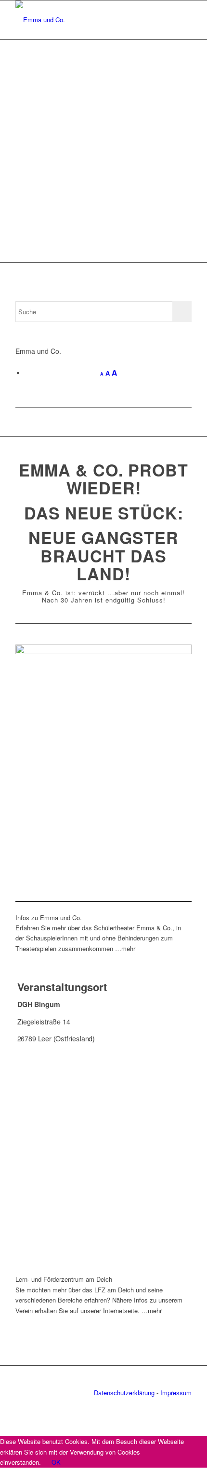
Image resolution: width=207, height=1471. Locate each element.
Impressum (176, 1392)
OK (56, 1462)
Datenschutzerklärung (124, 1392)
